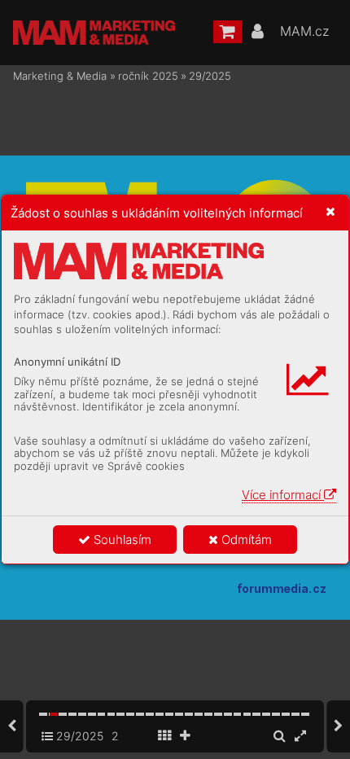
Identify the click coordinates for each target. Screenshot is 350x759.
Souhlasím (120, 539)
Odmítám (245, 539)
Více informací (283, 494)
